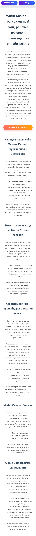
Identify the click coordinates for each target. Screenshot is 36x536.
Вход (27, 3)
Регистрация (9, 3)
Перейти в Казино (18, 127)
